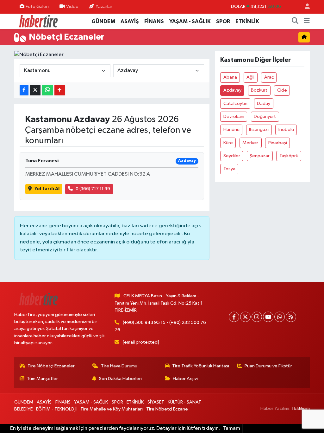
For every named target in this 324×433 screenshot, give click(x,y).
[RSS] (291, 317)
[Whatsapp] (279, 317)
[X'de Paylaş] (35, 90)
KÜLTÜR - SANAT (184, 402)
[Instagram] (257, 317)
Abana (230, 77)
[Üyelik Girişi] (305, 7)
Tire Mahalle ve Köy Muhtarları (111, 409)
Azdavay (232, 90)
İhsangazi (259, 129)
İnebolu (286, 129)
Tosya (229, 168)
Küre (228, 142)
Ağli (250, 77)
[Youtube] (268, 317)
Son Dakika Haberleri (120, 378)
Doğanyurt (265, 116)
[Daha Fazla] (59, 90)
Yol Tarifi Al (46, 188)
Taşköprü (288, 155)
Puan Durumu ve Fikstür (268, 366)
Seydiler (231, 155)
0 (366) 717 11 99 (93, 188)
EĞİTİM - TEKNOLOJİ (56, 409)
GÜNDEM (103, 21)
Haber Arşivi (185, 378)
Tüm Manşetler (42, 378)
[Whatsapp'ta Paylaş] (47, 90)
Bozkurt (259, 90)
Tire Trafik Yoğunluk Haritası (200, 366)
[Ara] (295, 21)
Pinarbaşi (277, 142)
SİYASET (155, 402)
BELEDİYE (23, 409)
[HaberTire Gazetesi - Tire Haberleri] (38, 21)
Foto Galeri (37, 6)
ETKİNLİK (247, 21)
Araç (269, 77)
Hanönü (231, 129)
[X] (245, 317)
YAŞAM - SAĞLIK (190, 21)
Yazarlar (104, 6)
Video (72, 6)
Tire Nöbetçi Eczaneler (51, 366)
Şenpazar (260, 155)
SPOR (223, 21)
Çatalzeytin (235, 103)
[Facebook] (234, 317)
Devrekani (233, 116)
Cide (282, 90)
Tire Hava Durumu (119, 366)
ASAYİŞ (130, 21)
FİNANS (154, 21)
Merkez (250, 142)
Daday (263, 103)
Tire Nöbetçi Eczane (167, 409)
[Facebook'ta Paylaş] (24, 90)
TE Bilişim (300, 408)
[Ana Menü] (307, 21)
